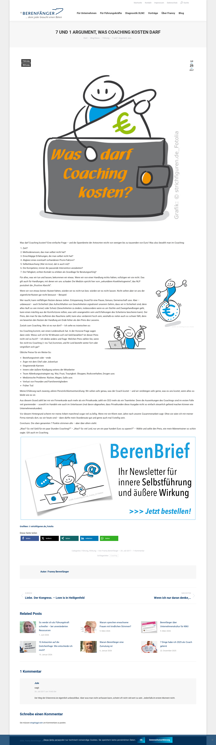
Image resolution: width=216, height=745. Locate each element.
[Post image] (28, 627)
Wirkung (26, 65)
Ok (141, 740)
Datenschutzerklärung (159, 740)
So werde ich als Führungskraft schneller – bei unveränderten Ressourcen (54, 626)
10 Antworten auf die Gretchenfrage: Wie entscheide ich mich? (55, 646)
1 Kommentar (138, 551)
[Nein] (212, 739)
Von (108, 551)
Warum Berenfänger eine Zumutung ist (112, 644)
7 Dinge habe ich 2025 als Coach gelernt (176, 644)
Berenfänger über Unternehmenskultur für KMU (174, 624)
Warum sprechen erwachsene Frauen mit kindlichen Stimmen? (115, 624)
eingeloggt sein (36, 723)
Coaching (113, 555)
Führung (26, 61)
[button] (30, 538)
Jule (37, 683)
